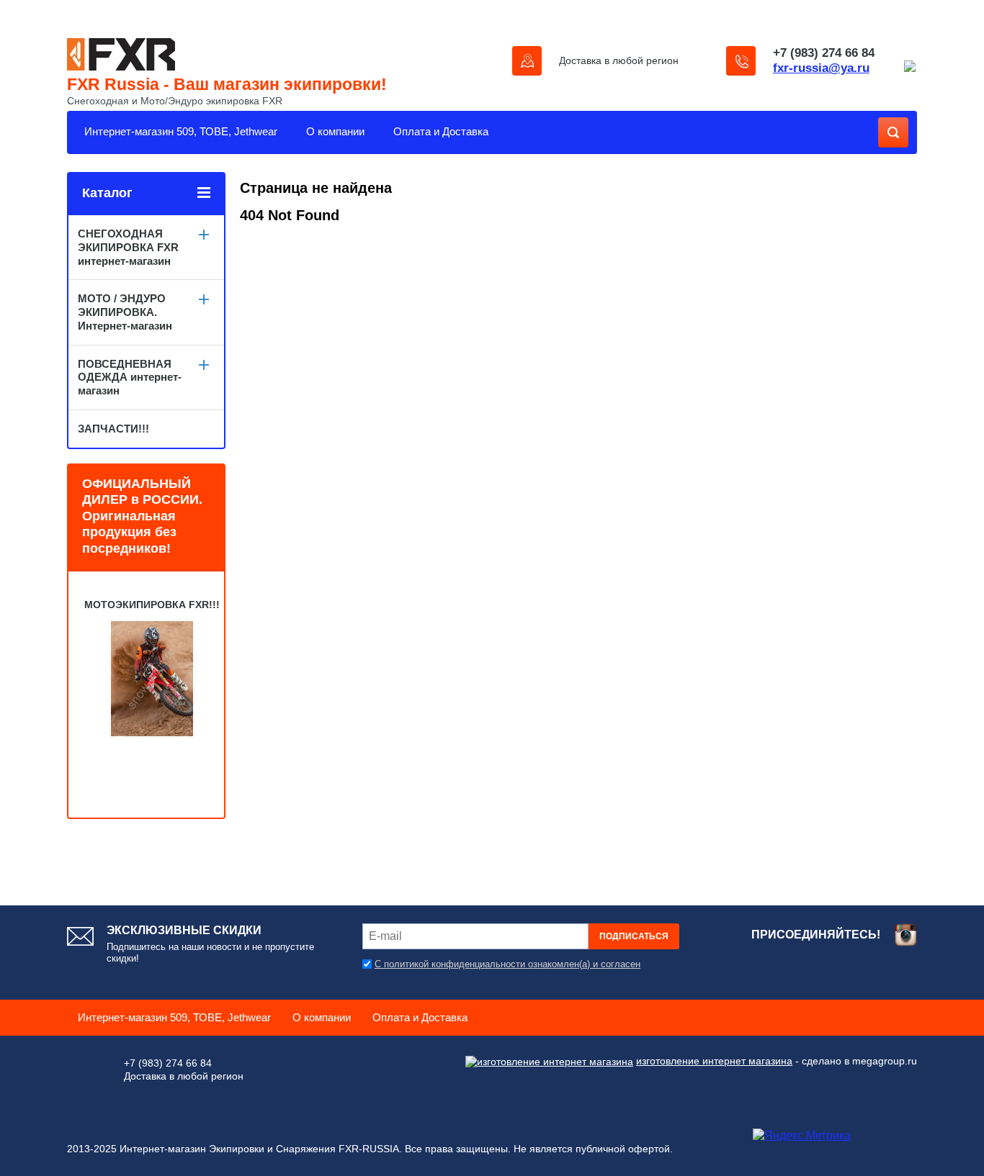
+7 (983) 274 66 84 (824, 53)
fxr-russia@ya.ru (821, 68)
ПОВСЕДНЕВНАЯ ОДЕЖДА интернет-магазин (130, 377)
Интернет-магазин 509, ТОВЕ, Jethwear (180, 131)
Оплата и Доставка (440, 131)
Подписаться (633, 936)
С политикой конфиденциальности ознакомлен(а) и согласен (507, 964)
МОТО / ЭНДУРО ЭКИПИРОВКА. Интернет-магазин (125, 312)
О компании (335, 131)
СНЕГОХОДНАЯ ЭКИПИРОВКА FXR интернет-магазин (128, 247)
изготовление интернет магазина (714, 1061)
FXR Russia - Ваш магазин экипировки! (227, 84)
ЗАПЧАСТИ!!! (113, 428)
